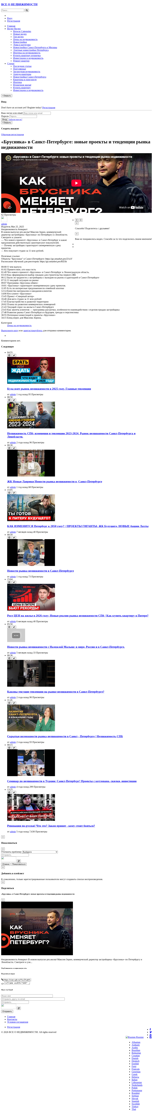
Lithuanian (137, 1082)
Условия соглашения (17, 1022)
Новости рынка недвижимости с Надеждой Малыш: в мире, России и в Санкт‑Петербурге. (66, 646)
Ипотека (17, 82)
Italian (134, 1079)
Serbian (135, 1096)
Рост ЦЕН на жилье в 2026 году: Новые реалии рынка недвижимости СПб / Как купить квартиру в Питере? (78, 615)
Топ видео (18, 36)
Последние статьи (22, 66)
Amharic (136, 1045)
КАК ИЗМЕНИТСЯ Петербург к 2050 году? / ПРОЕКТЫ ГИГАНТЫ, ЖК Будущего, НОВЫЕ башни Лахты (78, 526)
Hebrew (135, 1077)
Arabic (135, 1047)
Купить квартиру (22, 87)
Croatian (136, 1055)
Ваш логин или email (12, 113)
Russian (140, 1037)
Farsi (134, 1066)
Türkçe (135, 1106)
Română (136, 1093)
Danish (135, 1058)
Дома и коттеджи (22, 44)
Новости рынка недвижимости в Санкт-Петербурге (40, 570)
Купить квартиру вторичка (27, 55)
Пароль (5, 116)
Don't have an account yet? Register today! (21, 107)
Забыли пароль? (15, 119)
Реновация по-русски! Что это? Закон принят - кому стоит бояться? (51, 825)
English (135, 1063)
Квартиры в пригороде (25, 79)
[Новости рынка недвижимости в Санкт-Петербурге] (31, 565)
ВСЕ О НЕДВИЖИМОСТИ (19, 4)
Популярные (19, 69)
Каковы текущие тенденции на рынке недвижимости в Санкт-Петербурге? (55, 691)
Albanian (136, 1042)
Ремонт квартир (21, 61)
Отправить (7, 1011)
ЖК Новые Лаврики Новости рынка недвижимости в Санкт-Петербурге (54, 481)
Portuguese (137, 1090)
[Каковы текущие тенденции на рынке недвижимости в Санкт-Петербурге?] (31, 686)
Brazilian (136, 1050)
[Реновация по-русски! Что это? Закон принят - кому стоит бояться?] (31, 820)
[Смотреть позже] (9, 355)
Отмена (5, 864)
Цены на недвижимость (25, 39)
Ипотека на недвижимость (26, 53)
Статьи (10, 63)
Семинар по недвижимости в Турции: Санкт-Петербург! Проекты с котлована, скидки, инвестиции (72, 781)
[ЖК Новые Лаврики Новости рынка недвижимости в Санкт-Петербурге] (31, 475)
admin (4, 224)
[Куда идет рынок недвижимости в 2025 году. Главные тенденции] (31, 383)
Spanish (135, 1101)
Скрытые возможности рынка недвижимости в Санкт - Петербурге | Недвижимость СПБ (65, 736)
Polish (134, 1088)
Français (136, 1069)
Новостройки (20, 42)
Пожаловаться (18, 864)
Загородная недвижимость (26, 71)
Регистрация (13, 21)
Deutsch (135, 1061)
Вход (9, 18)
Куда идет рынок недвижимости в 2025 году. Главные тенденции (49, 388)
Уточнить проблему (11, 852)
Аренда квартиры (22, 74)
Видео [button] (10, 28)
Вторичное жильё (22, 85)
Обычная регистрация (12, 134)
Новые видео (20, 34)
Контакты (12, 1019)
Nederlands (137, 1085)
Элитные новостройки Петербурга (31, 50)
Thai (134, 1109)
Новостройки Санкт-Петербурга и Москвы (35, 47)
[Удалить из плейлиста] (14, 355)
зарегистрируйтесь (32, 330)
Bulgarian (136, 1053)
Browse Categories (22, 31)
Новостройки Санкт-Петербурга (29, 77)
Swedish (136, 1104)
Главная (11, 26)
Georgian (136, 1071)
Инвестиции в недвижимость (28, 58)
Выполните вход (9, 330)
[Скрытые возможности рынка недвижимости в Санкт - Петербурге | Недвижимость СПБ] (31, 730)
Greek (134, 1074)
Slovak (135, 1098)
